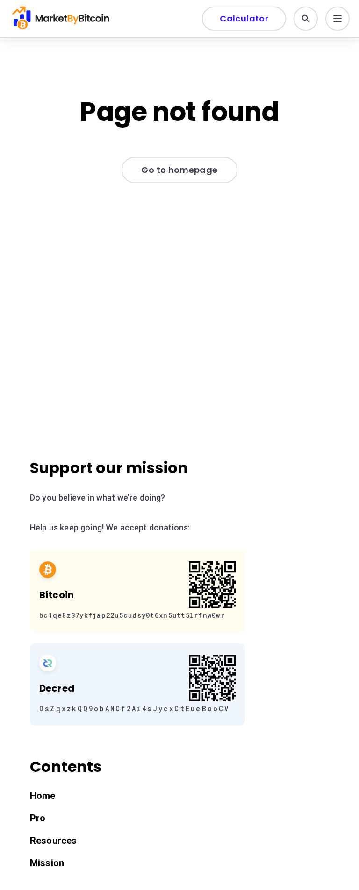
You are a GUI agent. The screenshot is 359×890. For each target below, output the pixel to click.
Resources (53, 840)
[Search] (306, 19)
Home (43, 795)
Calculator (244, 18)
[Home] (61, 18)
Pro (37, 818)
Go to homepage (179, 170)
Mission (47, 863)
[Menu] (337, 19)
